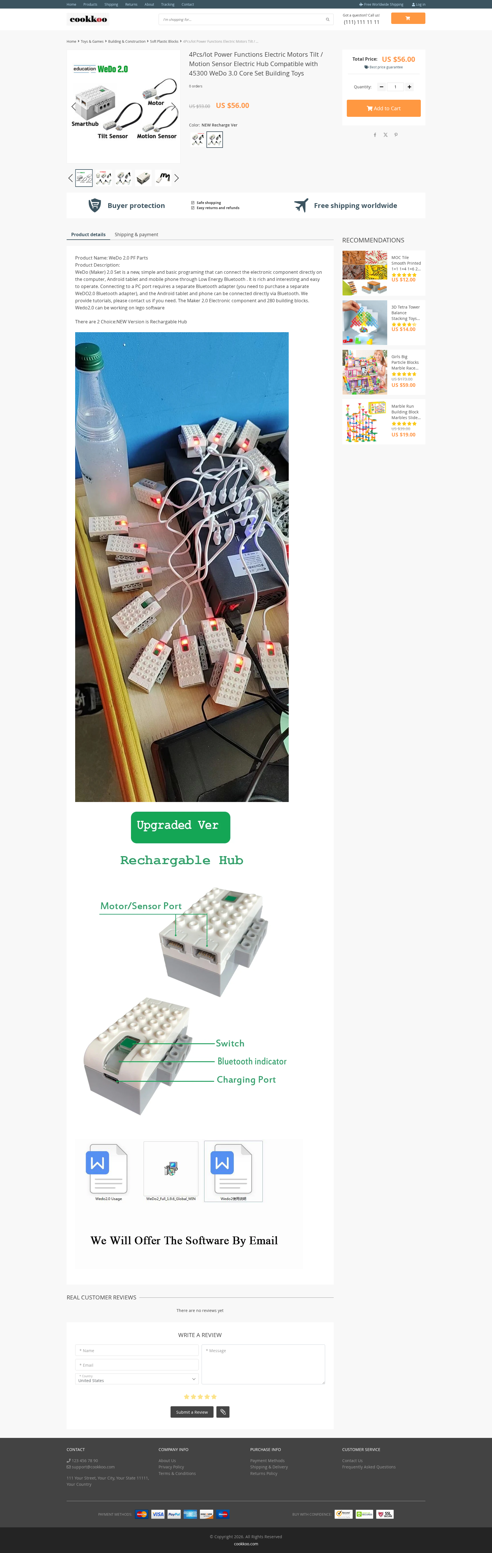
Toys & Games (92, 41)
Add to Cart (386, 108)
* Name (86, 1350)
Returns (131, 4)
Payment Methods (267, 1460)
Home (71, 4)
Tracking (168, 4)
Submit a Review (192, 1412)
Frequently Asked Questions (369, 1467)
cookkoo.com (246, 1543)
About (149, 4)
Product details (88, 234)
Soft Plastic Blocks (164, 41)
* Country (86, 1376)
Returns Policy (263, 1473)
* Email (86, 1365)
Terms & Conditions (177, 1473)
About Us (167, 1460)
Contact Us (352, 1460)
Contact (188, 4)
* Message (216, 1350)
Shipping (111, 4)
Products (90, 4)
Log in (420, 4)
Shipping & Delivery (269, 1467)
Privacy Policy (171, 1467)
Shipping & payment (136, 234)
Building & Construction (126, 41)
